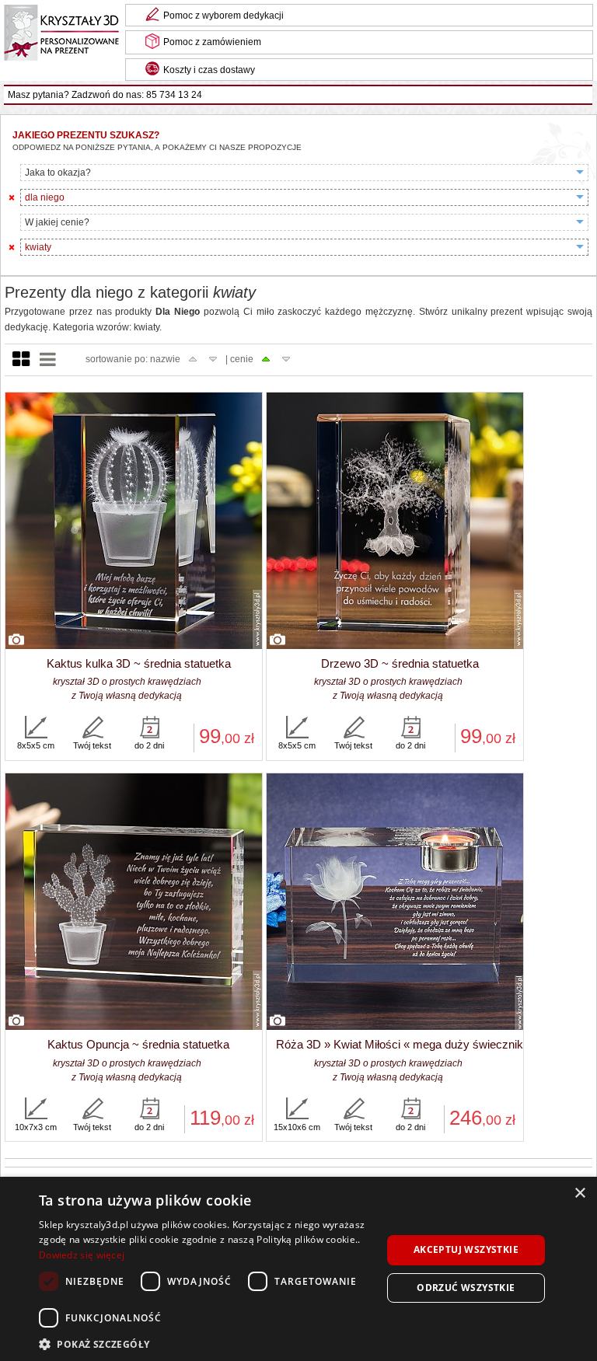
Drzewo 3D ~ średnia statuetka (400, 663)
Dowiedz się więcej (81, 1255)
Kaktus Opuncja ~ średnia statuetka (138, 1044)
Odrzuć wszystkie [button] (466, 1287)
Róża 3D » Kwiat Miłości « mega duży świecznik (399, 1044)
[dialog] (298, 1269)
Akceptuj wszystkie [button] (466, 1249)
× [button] (579, 1193)
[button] (205, 1342)
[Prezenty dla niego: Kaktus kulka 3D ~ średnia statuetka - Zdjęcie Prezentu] (133, 522)
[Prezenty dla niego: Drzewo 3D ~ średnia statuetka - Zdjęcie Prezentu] (395, 522)
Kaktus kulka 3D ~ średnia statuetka (139, 663)
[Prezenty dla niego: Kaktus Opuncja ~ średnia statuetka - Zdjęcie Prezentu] (133, 902)
